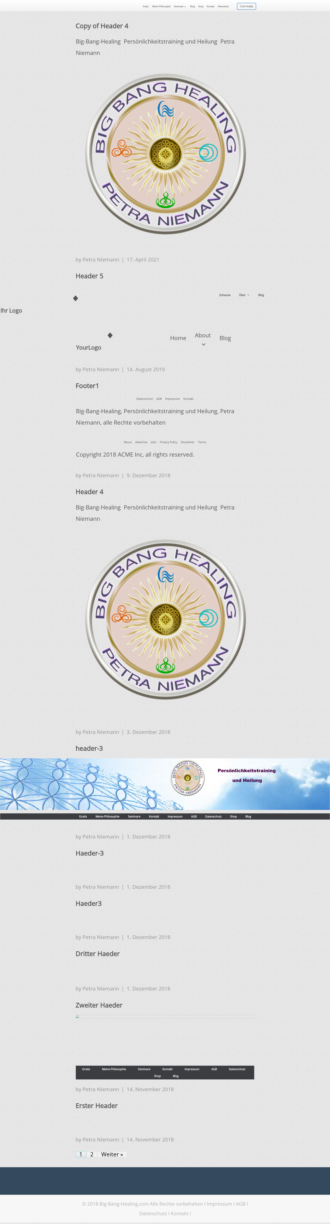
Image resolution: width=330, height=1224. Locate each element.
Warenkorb (223, 6)
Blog (192, 6)
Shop (200, 6)
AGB (240, 1203)
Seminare (178, 6)
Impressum (219, 1203)
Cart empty (246, 6)
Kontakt (210, 6)
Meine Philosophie (161, 6)
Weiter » (112, 1154)
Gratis (146, 6)
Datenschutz (153, 1213)
